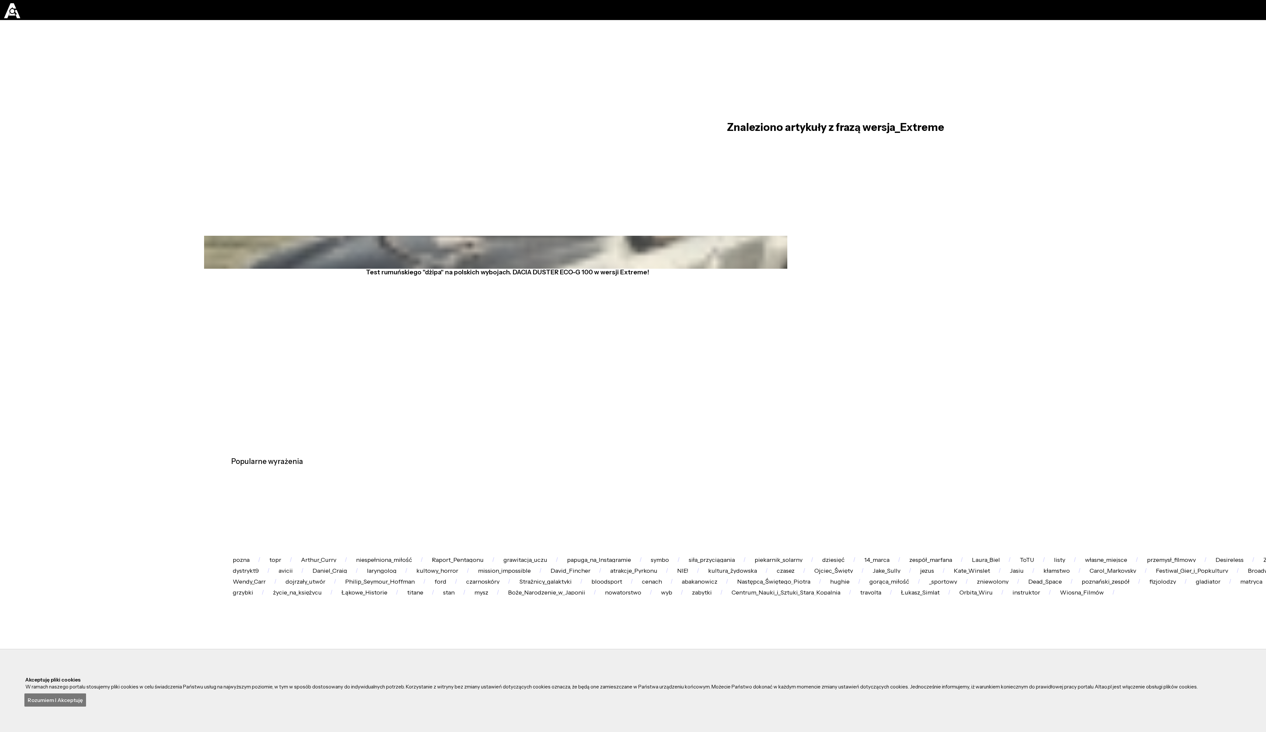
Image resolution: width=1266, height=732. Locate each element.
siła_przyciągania (891, 594)
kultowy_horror (995, 629)
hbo (596, 629)
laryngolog (918, 629)
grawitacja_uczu (639, 594)
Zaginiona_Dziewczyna (519, 629)
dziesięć (1057, 594)
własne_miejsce (265, 629)
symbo (819, 594)
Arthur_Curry (368, 594)
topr (304, 594)
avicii (780, 629)
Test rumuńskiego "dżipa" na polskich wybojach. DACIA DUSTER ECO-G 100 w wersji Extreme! (501, 314)
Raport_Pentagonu (550, 594)
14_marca (1120, 594)
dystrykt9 (721, 629)
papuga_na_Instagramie (735, 594)
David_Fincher (1172, 629)
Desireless (432, 629)
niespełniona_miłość (455, 594)
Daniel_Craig (845, 629)
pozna (251, 594)
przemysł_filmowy (352, 629)
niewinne (654, 629)
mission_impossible (1083, 629)
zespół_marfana (1196, 594)
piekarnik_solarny (981, 594)
